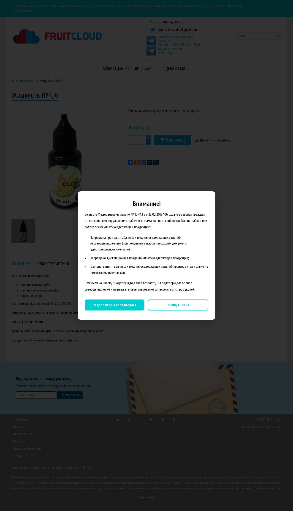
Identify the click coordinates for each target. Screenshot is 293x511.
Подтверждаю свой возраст (114, 305)
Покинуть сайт (178, 305)
